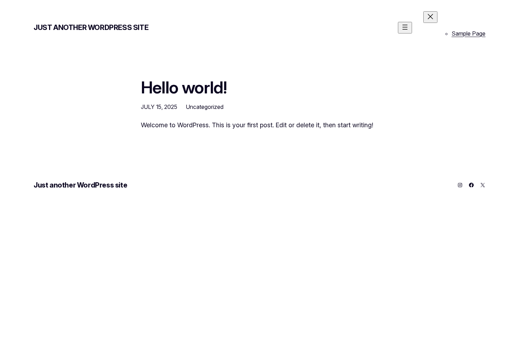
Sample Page (468, 33)
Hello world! (184, 87)
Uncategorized (204, 106)
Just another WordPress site (91, 27)
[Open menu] (405, 27)
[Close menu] (430, 17)
